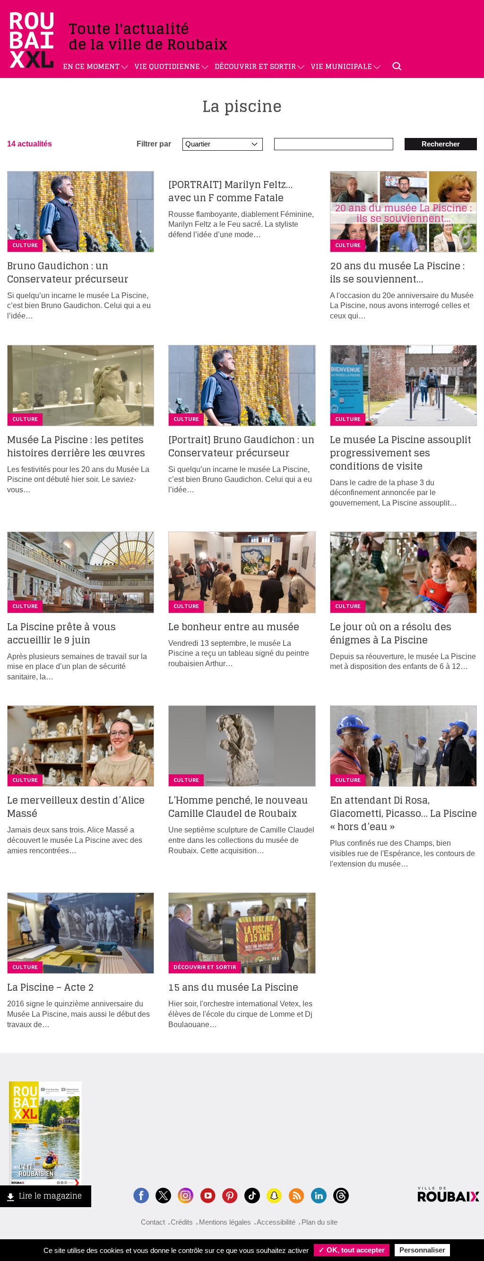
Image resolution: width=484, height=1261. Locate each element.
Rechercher (441, 144)
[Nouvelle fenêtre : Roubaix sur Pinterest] (230, 1195)
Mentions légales (225, 1222)
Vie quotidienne (167, 66)
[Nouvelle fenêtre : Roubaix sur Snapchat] (274, 1195)
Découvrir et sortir (255, 66)
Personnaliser (422, 1250)
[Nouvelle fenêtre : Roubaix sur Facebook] (141, 1195)
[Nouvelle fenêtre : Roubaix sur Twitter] (163, 1195)
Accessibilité (276, 1222)
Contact (153, 1222)
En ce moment (91, 66)
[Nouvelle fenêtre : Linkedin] (319, 1195)
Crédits (182, 1222)
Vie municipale (341, 66)
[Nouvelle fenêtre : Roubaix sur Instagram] (185, 1195)
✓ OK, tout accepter (352, 1250)
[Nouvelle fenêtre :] (208, 1195)
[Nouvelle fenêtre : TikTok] (252, 1195)
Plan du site (319, 1222)
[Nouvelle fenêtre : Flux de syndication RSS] (296, 1195)
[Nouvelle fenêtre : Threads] (341, 1195)
